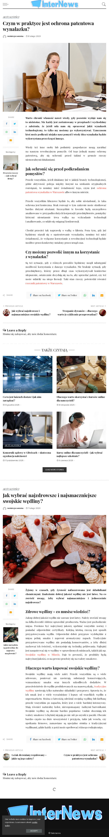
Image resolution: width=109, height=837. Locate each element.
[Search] (103, 4)
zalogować (20, 334)
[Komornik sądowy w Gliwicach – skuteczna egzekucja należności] (27, 430)
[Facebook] (6, 123)
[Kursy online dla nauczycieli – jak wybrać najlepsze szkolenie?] (81, 430)
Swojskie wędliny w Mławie (43, 654)
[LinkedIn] (14, 132)
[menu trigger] (6, 4)
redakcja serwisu (15, 36)
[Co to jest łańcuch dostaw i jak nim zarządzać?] (27, 374)
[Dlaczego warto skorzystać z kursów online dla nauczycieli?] (81, 374)
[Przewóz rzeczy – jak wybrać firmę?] (10, 162)
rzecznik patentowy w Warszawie (44, 283)
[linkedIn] (93, 295)
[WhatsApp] (6, 132)
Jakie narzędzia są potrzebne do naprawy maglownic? (10, 649)
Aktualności (11, 17)
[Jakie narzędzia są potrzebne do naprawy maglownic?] (10, 634)
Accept (34, 830)
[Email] (10, 140)
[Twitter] (14, 123)
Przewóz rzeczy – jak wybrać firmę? (10, 176)
